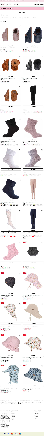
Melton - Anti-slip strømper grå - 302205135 (30, 171)
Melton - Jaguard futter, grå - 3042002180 (30, 78)
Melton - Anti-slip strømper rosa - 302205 (30, 141)
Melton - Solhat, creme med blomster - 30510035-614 (32, 357)
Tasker (13, 418)
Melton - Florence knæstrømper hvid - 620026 (8, 232)
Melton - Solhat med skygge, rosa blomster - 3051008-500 (33, 295)
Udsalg (13, 419)
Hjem (2, 8)
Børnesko (13, 413)
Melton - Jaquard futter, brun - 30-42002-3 (8, 78)
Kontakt (35, 418)
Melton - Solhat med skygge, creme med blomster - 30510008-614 (9, 327)
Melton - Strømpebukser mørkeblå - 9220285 (30, 232)
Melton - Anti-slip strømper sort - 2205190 (8, 141)
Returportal (36, 416)
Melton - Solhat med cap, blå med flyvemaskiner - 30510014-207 (9, 389)
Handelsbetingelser (37, 411)
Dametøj (13, 416)
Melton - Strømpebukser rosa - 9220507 (29, 202)
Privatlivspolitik (36, 413)
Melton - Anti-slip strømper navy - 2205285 (8, 202)
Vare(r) (39, 4)
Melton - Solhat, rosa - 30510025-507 (7, 357)
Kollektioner (6, 8)
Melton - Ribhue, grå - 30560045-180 (7, 295)
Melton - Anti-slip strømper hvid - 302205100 (8, 171)
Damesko (13, 411)
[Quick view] (20, 26)
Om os (35, 419)
